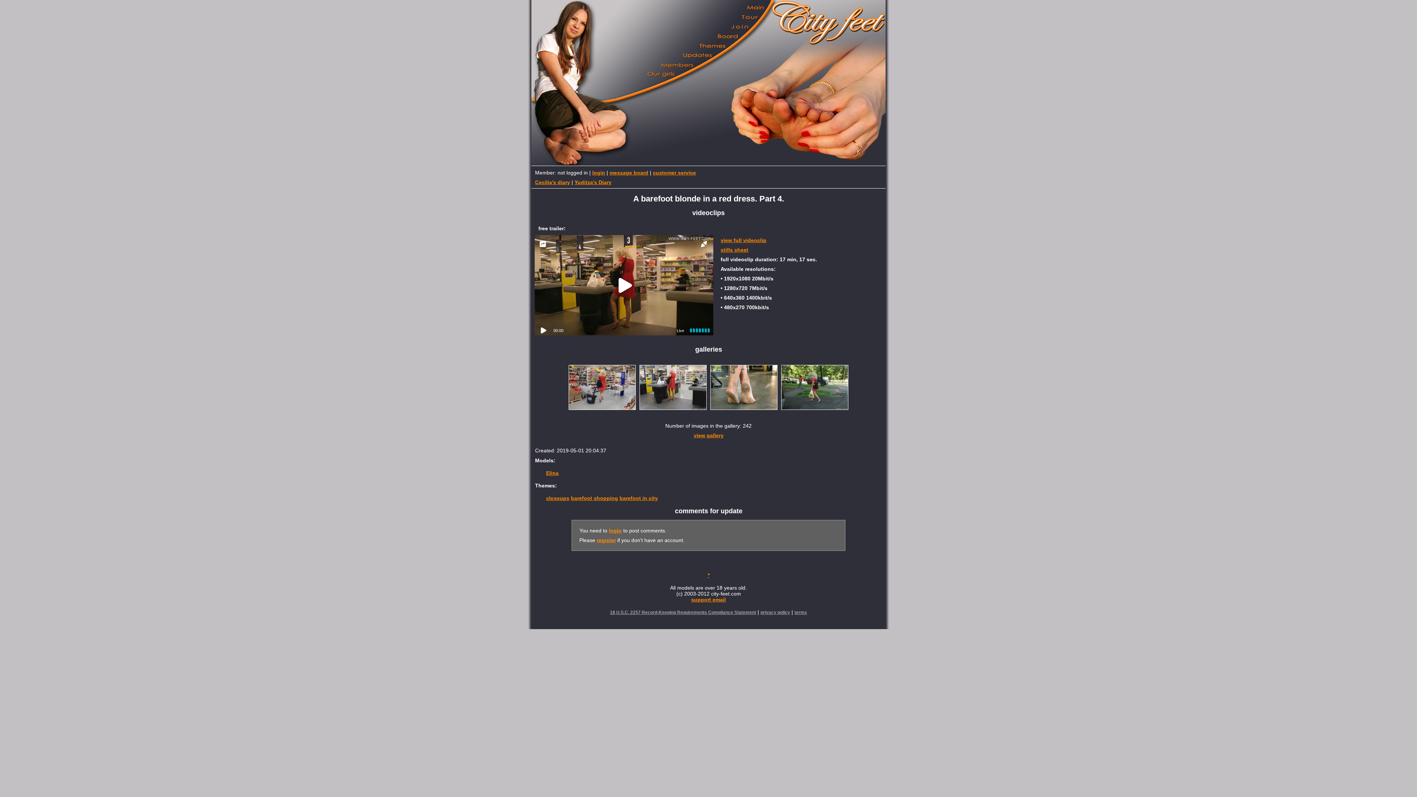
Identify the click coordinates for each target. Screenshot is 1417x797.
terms (800, 612)
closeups (557, 498)
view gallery (709, 435)
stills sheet (734, 250)
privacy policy (775, 612)
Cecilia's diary (552, 182)
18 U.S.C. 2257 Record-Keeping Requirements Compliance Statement (683, 612)
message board (629, 173)
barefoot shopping (594, 498)
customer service (674, 173)
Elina (552, 473)
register (606, 540)
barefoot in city (639, 498)
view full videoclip (743, 240)
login (598, 173)
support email (708, 600)
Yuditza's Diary (593, 182)
